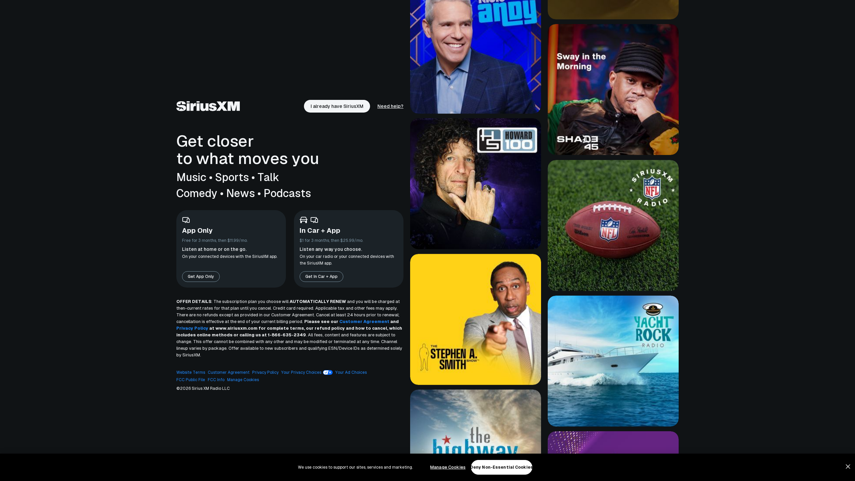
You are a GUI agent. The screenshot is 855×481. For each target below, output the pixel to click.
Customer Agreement (364, 321)
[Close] (848, 467)
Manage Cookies (448, 467)
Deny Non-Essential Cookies (501, 467)
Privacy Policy (192, 328)
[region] (427, 467)
